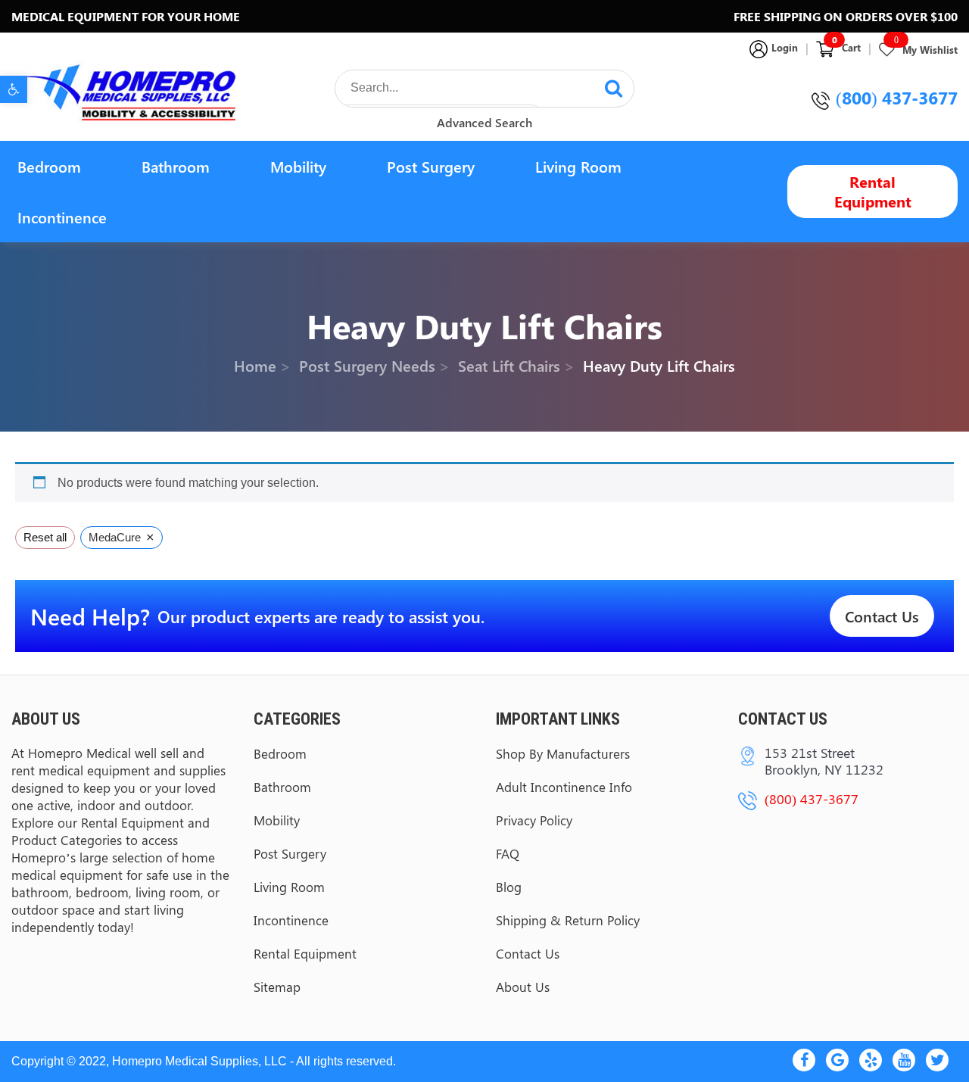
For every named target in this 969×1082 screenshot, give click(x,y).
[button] (13, 89)
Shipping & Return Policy (568, 920)
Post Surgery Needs (367, 365)
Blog (509, 886)
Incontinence (62, 217)
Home (255, 365)
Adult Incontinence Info (564, 786)
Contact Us (882, 616)
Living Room (578, 166)
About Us (523, 986)
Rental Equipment (872, 191)
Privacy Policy (534, 820)
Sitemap (277, 986)
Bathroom (176, 166)
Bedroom (49, 166)
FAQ (507, 853)
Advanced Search (484, 122)
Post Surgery (431, 166)
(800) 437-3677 (897, 97)
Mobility (298, 166)
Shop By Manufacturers (563, 753)
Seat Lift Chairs (509, 365)
